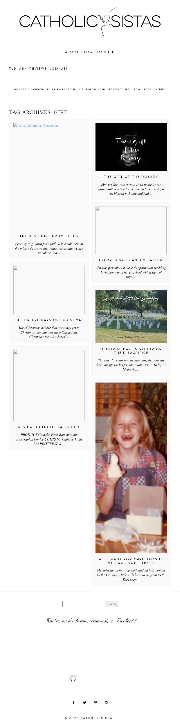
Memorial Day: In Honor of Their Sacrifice (131, 351)
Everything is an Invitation (131, 260)
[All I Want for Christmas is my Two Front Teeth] (131, 468)
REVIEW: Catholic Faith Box (49, 427)
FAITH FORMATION (61, 89)
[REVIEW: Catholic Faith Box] (49, 385)
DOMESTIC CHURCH (28, 89)
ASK (23, 68)
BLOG (87, 52)
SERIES (160, 89)
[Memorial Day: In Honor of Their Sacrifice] (131, 316)
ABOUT (72, 52)
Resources (142, 89)
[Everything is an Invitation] (131, 230)
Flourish (105, 52)
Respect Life (119, 89)
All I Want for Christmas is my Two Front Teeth (131, 561)
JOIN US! (58, 68)
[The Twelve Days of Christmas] (49, 290)
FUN (13, 68)
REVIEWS (38, 68)
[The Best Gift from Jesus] (49, 176)
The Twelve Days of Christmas (49, 320)
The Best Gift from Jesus (49, 236)
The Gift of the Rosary (131, 176)
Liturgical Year (92, 89)
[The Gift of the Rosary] (131, 147)
